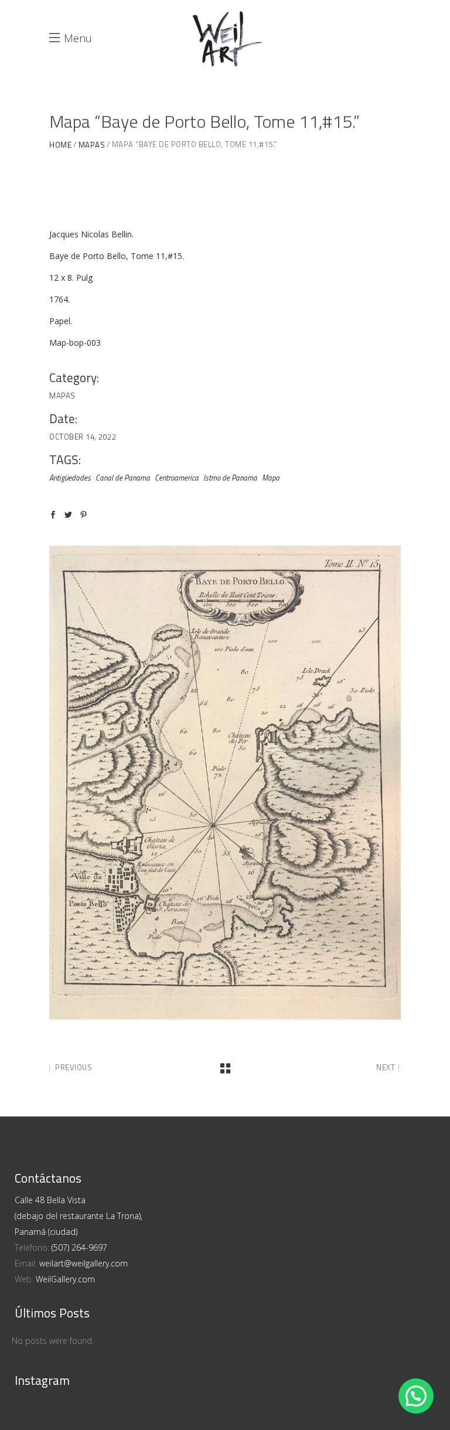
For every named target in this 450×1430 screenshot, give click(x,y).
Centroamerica (177, 478)
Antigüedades (70, 478)
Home (60, 145)
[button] (416, 1396)
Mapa (270, 478)
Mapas (92, 145)
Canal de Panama (123, 478)
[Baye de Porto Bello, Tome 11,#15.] (225, 783)
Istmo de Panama (230, 478)
